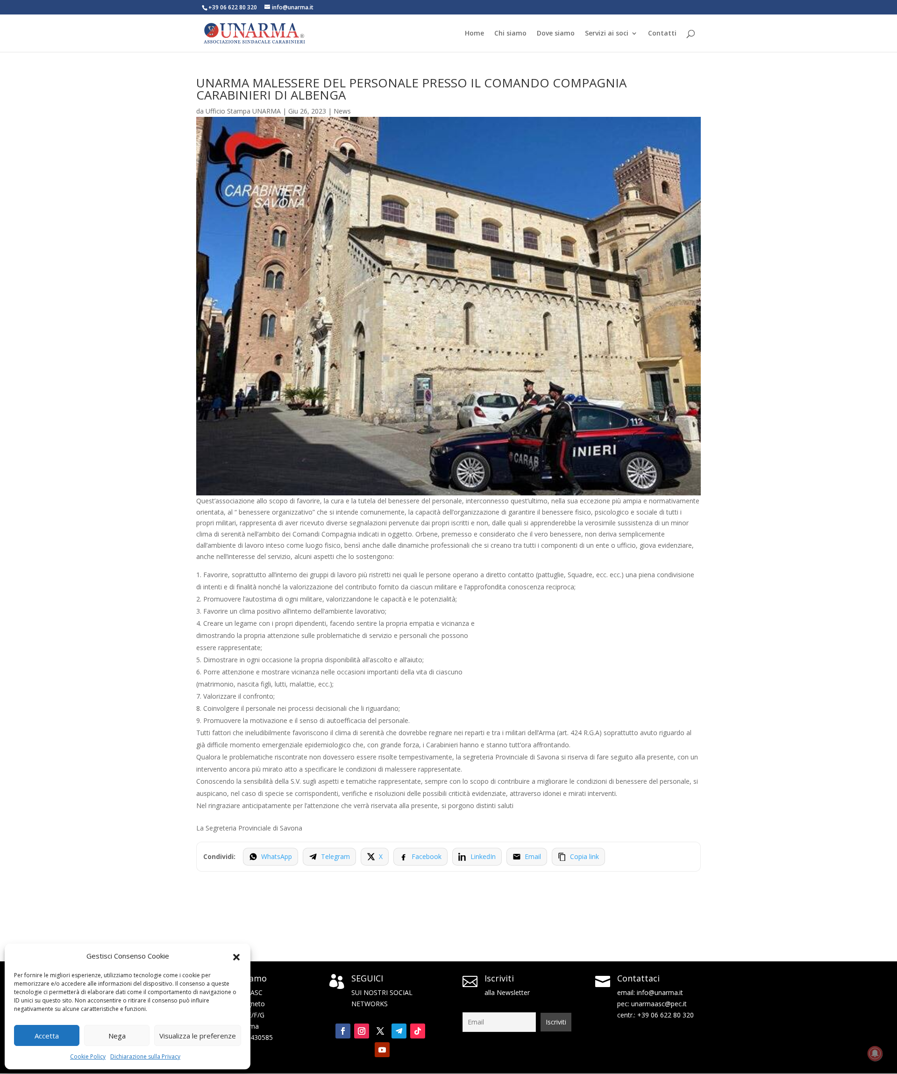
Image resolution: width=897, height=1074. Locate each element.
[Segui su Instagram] (361, 1031)
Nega (117, 1035)
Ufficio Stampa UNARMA (243, 111)
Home (474, 33)
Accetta (47, 1035)
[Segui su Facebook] (342, 1031)
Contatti (662, 33)
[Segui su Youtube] (382, 1049)
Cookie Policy (88, 1056)
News (342, 111)
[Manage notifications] (875, 1053)
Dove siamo (556, 33)
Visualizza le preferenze (197, 1035)
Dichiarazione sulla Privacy (145, 1056)
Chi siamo (510, 33)
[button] (236, 956)
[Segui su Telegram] (399, 1031)
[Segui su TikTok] (417, 1031)
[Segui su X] (380, 1031)
